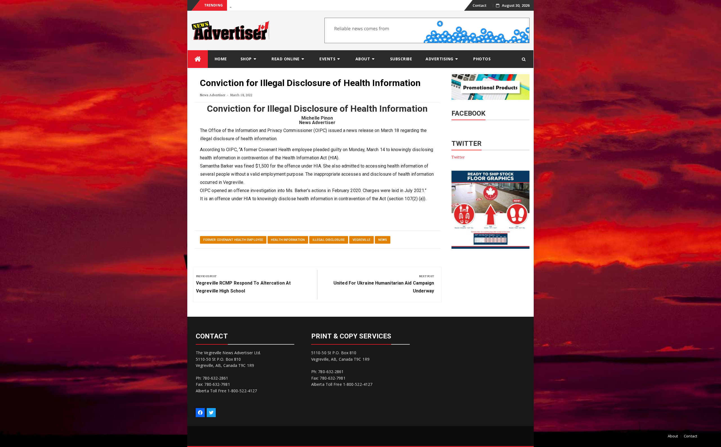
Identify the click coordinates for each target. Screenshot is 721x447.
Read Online (286, 58)
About (362, 58)
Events (327, 58)
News (382, 240)
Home (221, 58)
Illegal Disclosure (329, 240)
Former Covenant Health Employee (233, 240)
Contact (480, 5)
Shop (246, 58)
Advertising (439, 58)
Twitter (458, 157)
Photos (482, 58)
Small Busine (240, 5)
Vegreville (361, 240)
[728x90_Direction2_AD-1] (426, 30)
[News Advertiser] (198, 59)
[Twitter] (211, 412)
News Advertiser (213, 95)
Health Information (288, 240)
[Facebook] (200, 412)
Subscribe (401, 58)
